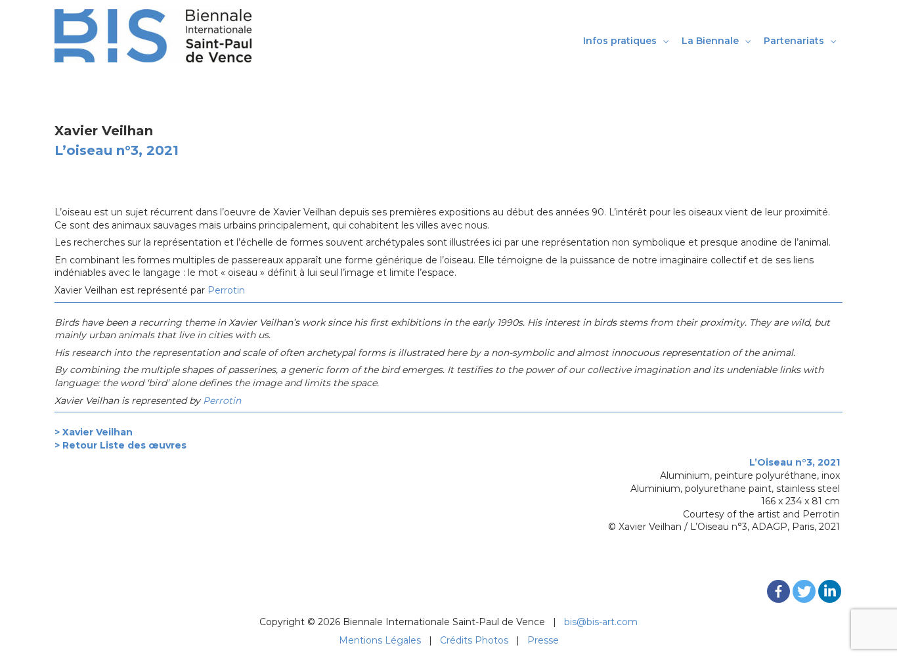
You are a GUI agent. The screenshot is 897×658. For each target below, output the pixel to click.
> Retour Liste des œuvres (120, 445)
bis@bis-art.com (601, 622)
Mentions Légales (380, 640)
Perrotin (226, 290)
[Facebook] (778, 591)
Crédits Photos (474, 640)
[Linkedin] (829, 591)
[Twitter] (804, 591)
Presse (543, 640)
